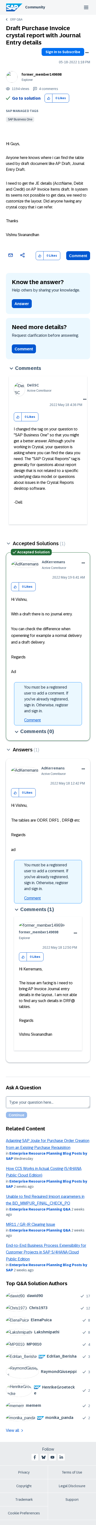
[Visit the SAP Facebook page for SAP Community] (35, 1457)
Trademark (24, 1500)
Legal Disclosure (72, 1486)
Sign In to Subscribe (63, 52)
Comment (78, 256)
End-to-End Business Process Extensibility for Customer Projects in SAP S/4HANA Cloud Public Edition (46, 1252)
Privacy (24, 1472)
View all (12, 1430)
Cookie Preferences (24, 1513)
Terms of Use (72, 1472)
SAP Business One (20, 119)
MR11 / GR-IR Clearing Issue (30, 1224)
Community (35, 7)
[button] (48, 98)
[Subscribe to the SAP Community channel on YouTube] (52, 1457)
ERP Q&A (16, 19)
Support (72, 1500)
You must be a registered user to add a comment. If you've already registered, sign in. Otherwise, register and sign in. (46, 699)
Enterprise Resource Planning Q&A (40, 1209)
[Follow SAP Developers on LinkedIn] (61, 1457)
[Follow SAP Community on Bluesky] (44, 1457)
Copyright (24, 1486)
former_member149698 (42, 74)
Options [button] (87, 53)
